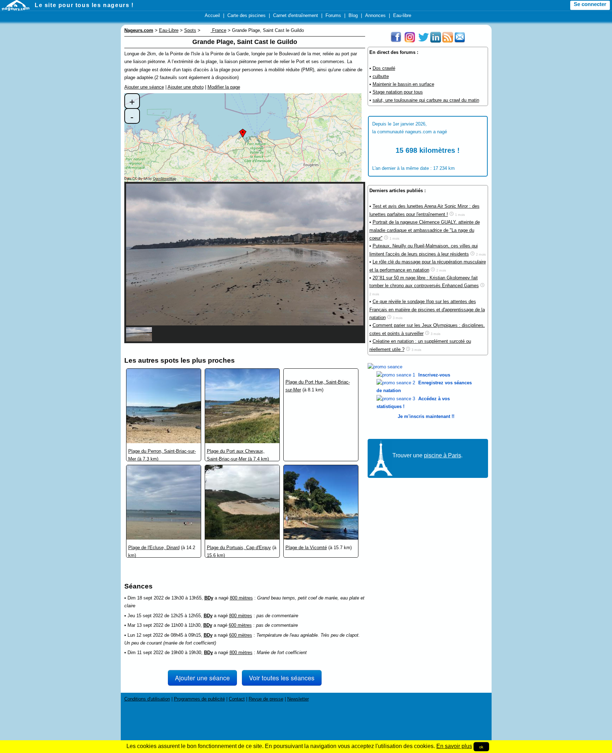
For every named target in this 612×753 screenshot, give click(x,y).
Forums (333, 15)
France (218, 30)
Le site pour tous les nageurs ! (84, 5)
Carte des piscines (246, 15)
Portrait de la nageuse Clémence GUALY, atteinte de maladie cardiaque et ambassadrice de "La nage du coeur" (424, 230)
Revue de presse (266, 699)
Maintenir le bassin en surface (403, 84)
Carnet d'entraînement (295, 15)
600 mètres (240, 625)
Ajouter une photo (186, 87)
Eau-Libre (168, 30)
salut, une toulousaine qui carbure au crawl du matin (426, 100)
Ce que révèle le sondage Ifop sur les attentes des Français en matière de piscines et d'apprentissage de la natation (427, 309)
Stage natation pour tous (398, 92)
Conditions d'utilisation (147, 699)
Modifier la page (224, 87)
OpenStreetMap (164, 178)
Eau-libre (402, 15)
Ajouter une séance (144, 87)
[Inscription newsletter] (459, 41)
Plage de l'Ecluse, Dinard (154, 547)
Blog (353, 15)
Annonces (375, 15)
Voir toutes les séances (281, 677)
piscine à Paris (442, 455)
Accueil (212, 15)
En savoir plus (454, 746)
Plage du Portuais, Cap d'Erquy (239, 547)
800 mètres (241, 598)
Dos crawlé (384, 68)
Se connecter (590, 4)
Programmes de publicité (199, 699)
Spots (190, 30)
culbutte (381, 76)
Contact (237, 699)
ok (481, 746)
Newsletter (298, 699)
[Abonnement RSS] (447, 41)
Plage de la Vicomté (306, 547)
